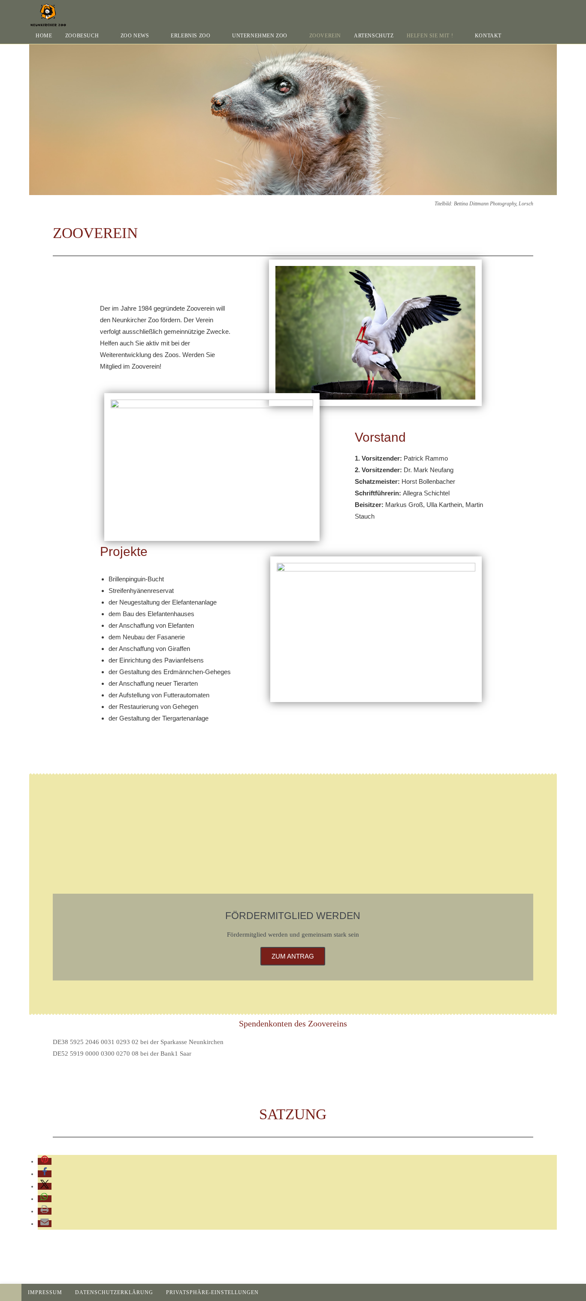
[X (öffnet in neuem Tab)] (530, 10)
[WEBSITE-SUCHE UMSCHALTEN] (516, 36)
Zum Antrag (293, 956)
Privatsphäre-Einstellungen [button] (212, 1292)
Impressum (45, 1292)
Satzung (292, 1114)
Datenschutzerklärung (114, 1292)
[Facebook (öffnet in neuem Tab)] (542, 10)
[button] (44, 1161)
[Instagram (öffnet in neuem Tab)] (554, 10)
